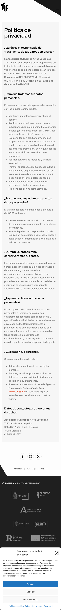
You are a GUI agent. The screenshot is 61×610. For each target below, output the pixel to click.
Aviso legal (48, 606)
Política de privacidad (33, 606)
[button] (56, 553)
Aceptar (30, 584)
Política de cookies (16, 606)
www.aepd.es (17, 391)
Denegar (30, 592)
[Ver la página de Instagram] (30, 456)
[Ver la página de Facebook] (23, 456)
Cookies (44, 469)
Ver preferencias (30, 599)
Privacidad (17, 469)
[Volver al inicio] (5, 7)
